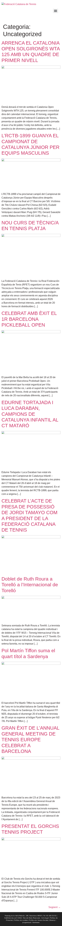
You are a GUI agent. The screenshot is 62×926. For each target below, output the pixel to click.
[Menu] (55, 11)
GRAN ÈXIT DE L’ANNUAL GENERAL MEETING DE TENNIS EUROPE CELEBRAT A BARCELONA (30, 739)
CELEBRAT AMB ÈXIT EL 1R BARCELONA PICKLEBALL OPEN (29, 319)
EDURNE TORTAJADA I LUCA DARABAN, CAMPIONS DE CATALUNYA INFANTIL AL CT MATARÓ (30, 414)
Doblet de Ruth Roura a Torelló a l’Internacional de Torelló (30, 584)
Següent (54, 907)
